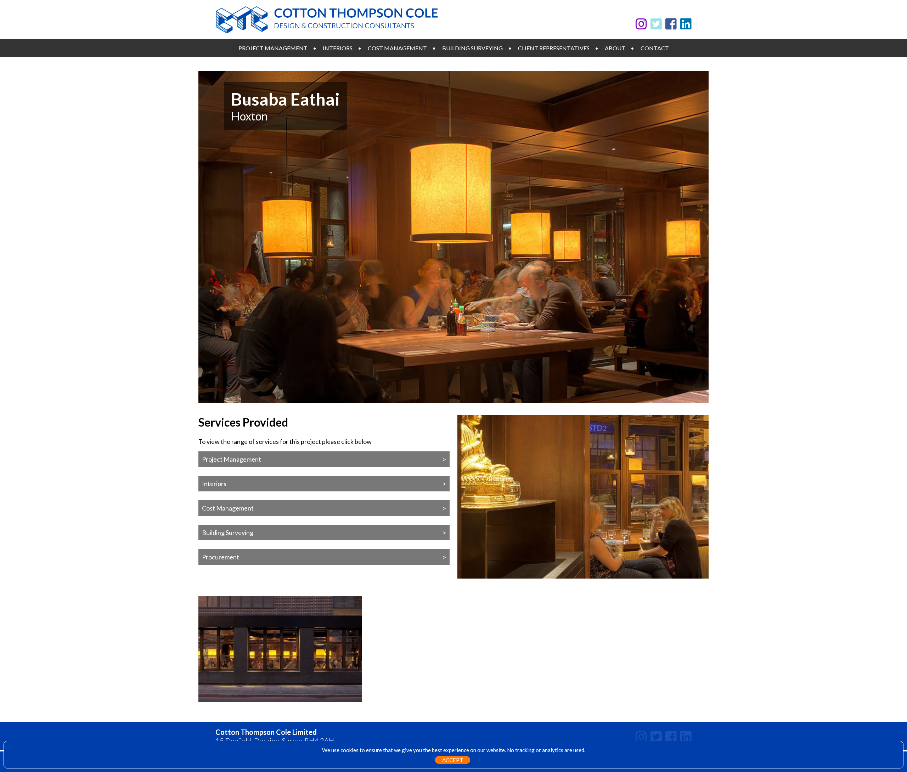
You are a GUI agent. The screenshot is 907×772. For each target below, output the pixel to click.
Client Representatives (554, 48)
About (615, 48)
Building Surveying (472, 48)
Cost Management (397, 48)
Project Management (273, 48)
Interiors (338, 48)
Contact (655, 48)
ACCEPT (452, 760)
